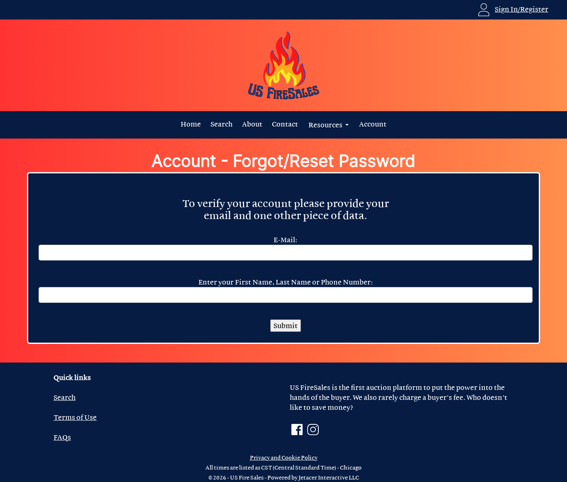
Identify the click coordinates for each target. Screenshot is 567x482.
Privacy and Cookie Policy (284, 457)
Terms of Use (75, 417)
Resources (326, 124)
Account (372, 123)
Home (191, 123)
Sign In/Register (521, 9)
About (252, 123)
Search (221, 123)
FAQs (62, 437)
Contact (285, 123)
